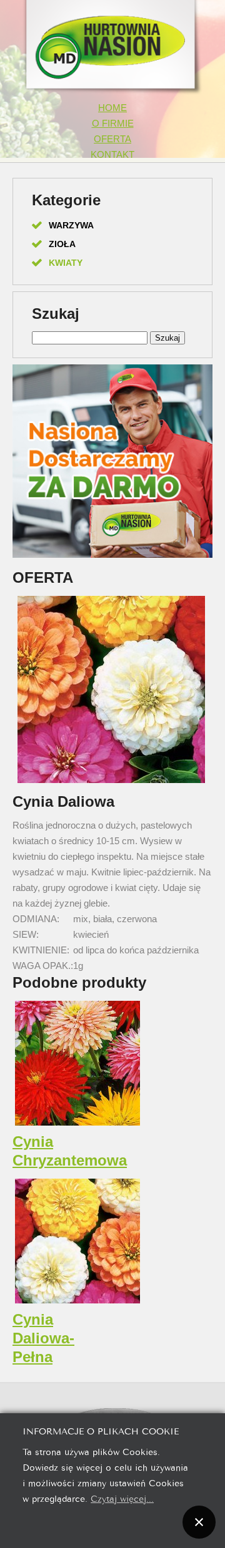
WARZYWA (71, 225)
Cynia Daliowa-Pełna (43, 1338)
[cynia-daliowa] (111, 782)
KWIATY (65, 263)
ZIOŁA (62, 244)
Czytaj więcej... (122, 1497)
